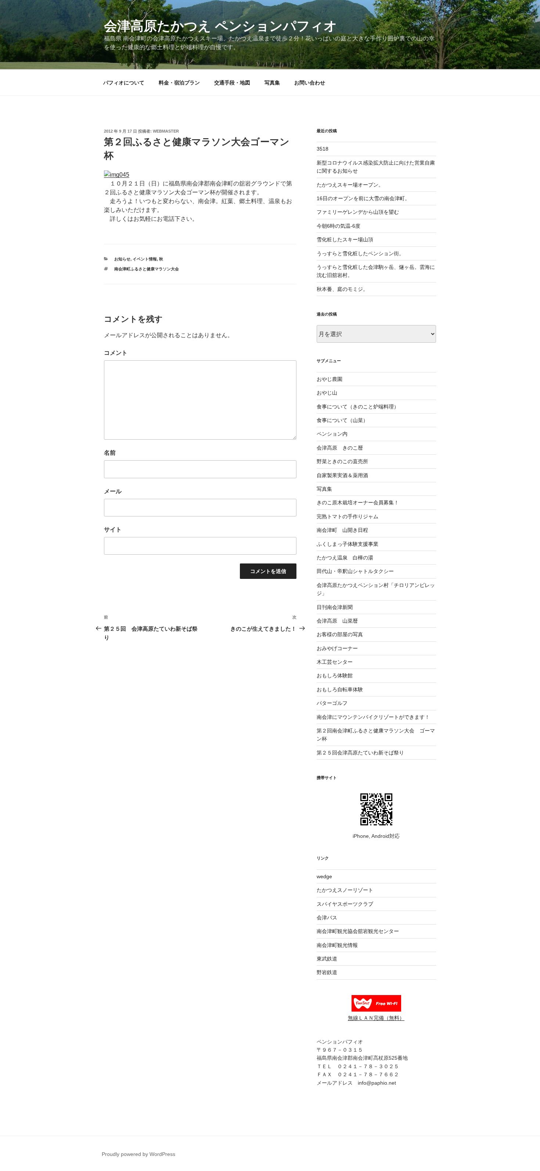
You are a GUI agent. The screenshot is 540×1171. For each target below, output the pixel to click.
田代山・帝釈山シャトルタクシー (355, 571)
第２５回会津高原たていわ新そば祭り (360, 753)
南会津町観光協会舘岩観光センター (358, 931)
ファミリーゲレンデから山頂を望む (358, 212)
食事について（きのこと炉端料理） (358, 407)
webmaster (166, 131)
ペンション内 (332, 434)
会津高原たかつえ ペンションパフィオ (220, 25)
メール (113, 491)
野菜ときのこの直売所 (342, 461)
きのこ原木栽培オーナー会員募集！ (358, 502)
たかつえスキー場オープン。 (350, 185)
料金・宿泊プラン (179, 83)
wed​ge (324, 876)
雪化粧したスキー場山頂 (345, 239)
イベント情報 (145, 259)
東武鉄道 (327, 959)
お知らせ (122, 259)
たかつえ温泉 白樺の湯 (345, 558)
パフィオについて (123, 83)
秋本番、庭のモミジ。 (342, 289)
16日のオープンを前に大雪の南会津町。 (363, 198)
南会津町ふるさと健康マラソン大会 (146, 269)
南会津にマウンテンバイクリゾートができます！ (373, 717)
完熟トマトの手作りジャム (347, 516)
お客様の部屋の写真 (340, 634)
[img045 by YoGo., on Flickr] (116, 175)
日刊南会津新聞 (335, 607)
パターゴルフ (332, 703)
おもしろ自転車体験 (340, 689)
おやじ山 (327, 393)
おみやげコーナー (337, 648)
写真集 (272, 83)
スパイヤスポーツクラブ (345, 904)
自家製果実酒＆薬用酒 (342, 475)
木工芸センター (335, 662)
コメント (115, 353)
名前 (110, 453)
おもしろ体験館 (335, 675)
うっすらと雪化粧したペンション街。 (360, 253)
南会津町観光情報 (337, 945)
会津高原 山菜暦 (337, 621)
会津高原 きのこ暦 (340, 448)
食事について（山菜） (342, 420)
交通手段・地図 (232, 83)
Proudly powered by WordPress (138, 1154)
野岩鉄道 (327, 972)
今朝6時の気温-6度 (338, 226)
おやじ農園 (329, 379)
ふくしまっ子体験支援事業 (347, 544)
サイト (113, 529)
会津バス (327, 917)
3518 (322, 149)
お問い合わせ (309, 83)
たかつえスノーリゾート (345, 890)
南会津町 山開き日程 (342, 530)
